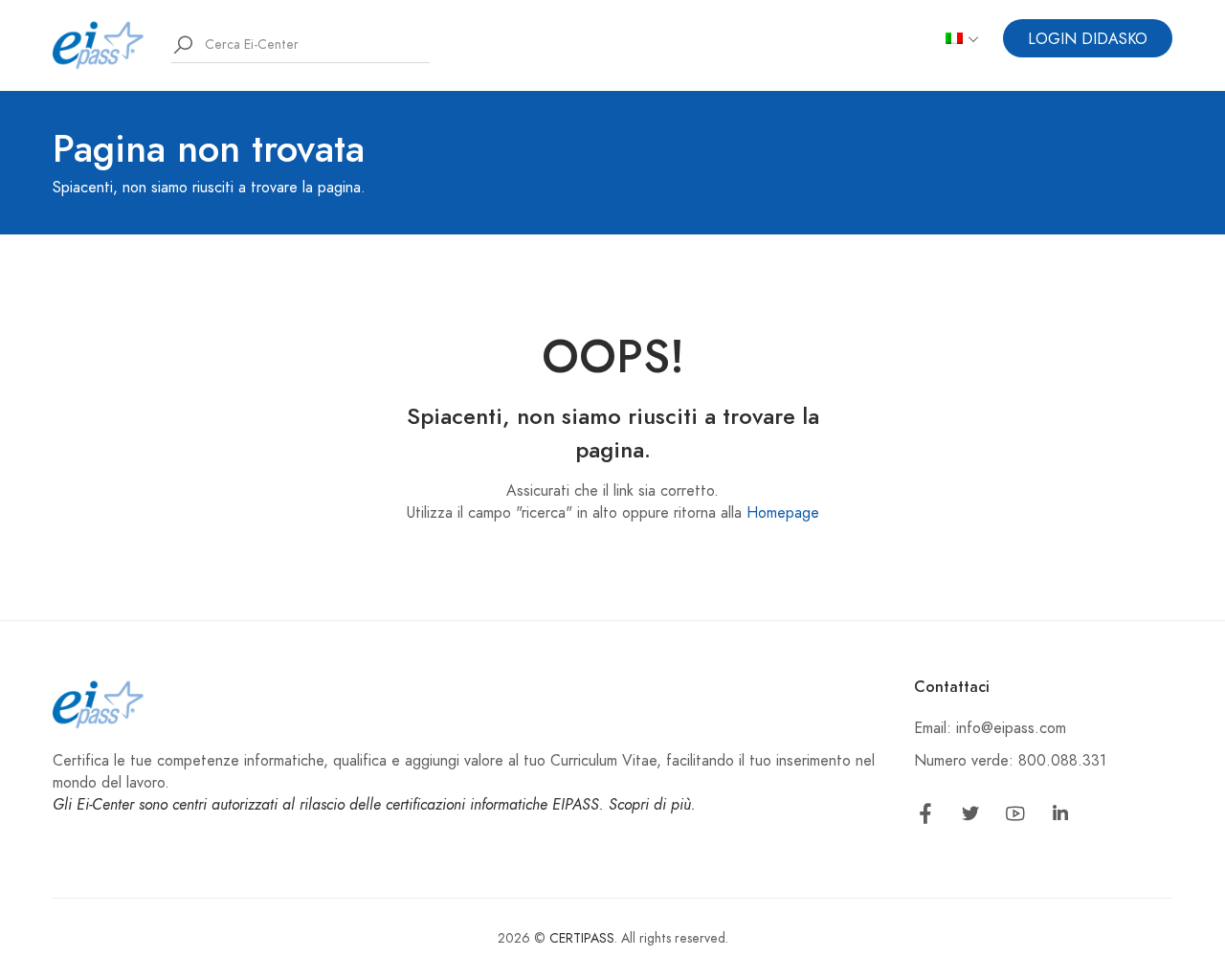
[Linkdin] (1060, 817)
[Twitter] (970, 817)
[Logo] (99, 44)
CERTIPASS (581, 938)
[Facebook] (925, 817)
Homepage (782, 512)
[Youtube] (1015, 817)
